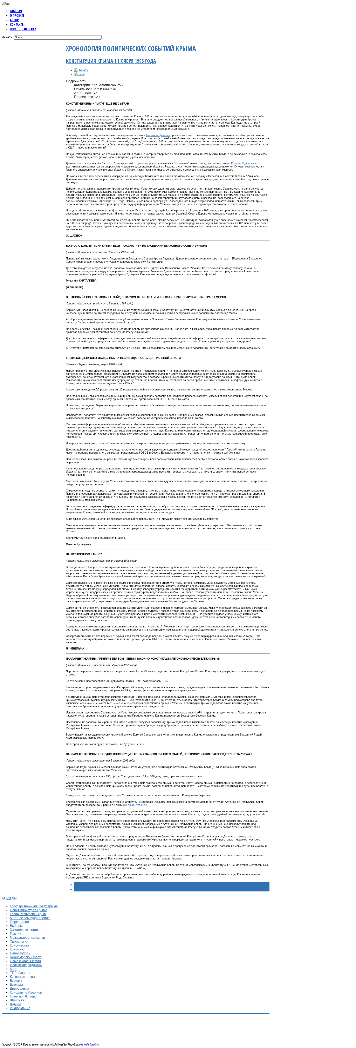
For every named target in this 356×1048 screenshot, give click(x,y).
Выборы (16, 926)
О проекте (17, 15)
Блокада (16, 984)
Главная (16, 11)
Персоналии (19, 922)
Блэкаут (16, 980)
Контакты (17, 24)
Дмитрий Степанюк (135, 804)
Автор (14, 20)
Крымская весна (22, 976)
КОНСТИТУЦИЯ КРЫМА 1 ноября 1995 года (111, 60)
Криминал (17, 949)
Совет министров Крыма (28, 910)
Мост (14, 969)
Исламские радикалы (26, 965)
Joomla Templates (90, 1044)
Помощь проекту (23, 29)
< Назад (80, 884)
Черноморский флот (25, 957)
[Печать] (81, 70)
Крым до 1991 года (23, 996)
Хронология (19, 941)
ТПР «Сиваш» (20, 973)
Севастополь (20, 953)
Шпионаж (17, 1000)
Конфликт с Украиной (26, 992)
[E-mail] (79, 74)
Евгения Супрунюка (243, 163)
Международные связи (27, 937)
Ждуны (15, 1004)
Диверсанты (19, 988)
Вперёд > (80, 889)
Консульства (19, 945)
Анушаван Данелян (158, 135)
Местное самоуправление (30, 918)
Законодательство (24, 929)
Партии (15, 933)
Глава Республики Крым (28, 914)
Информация (20, 1008)
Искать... (8, 37)
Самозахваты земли (25, 961)
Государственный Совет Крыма (34, 906)
